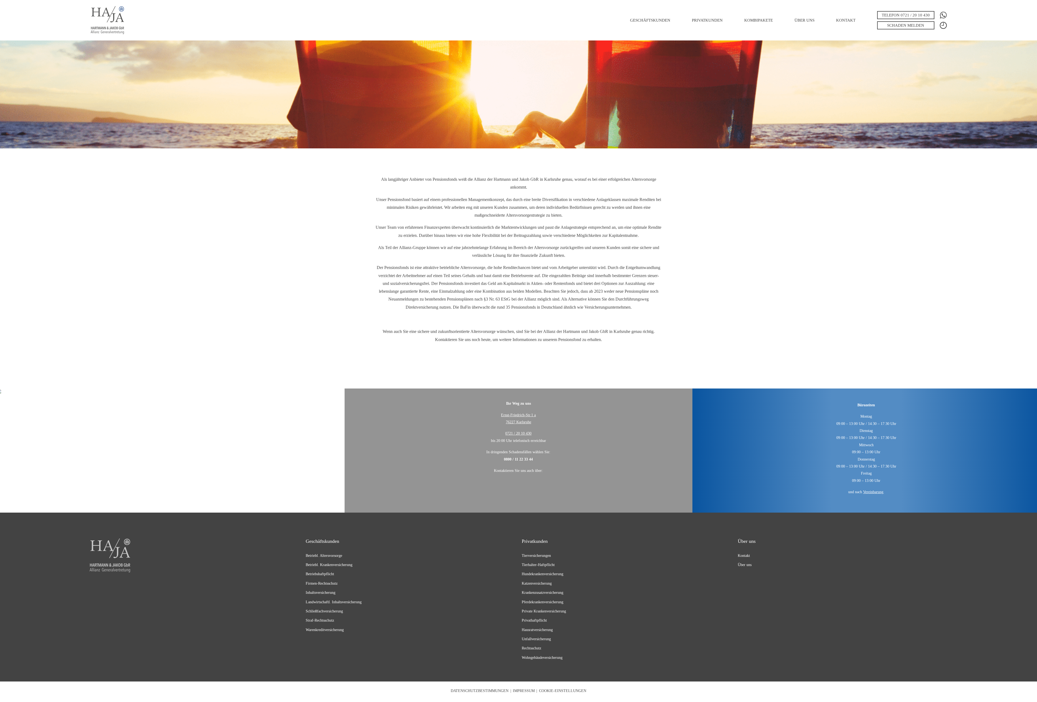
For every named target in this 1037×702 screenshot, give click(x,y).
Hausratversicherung (537, 630)
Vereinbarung (873, 492)
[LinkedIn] (526, 486)
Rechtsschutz (531, 648)
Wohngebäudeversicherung (542, 657)
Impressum (524, 691)
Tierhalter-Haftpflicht (538, 565)
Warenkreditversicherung (325, 630)
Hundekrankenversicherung (542, 574)
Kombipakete (758, 20)
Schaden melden (905, 25)
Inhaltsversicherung (320, 592)
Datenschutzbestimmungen (480, 691)
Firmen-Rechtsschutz (322, 583)
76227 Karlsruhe (518, 422)
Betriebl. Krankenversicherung (329, 565)
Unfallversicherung (536, 639)
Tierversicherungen (536, 555)
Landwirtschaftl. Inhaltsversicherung (334, 602)
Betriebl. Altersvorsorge (324, 555)
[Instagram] (540, 486)
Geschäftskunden (650, 20)
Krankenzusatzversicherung (542, 592)
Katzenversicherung (537, 583)
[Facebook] (497, 486)
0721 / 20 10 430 (518, 433)
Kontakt (846, 20)
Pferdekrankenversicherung (542, 602)
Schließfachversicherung (324, 611)
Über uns (804, 20)
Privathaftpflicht (534, 620)
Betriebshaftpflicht (320, 574)
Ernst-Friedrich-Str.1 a (518, 415)
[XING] (512, 486)
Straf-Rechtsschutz (320, 620)
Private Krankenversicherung (544, 611)
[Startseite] (107, 20)
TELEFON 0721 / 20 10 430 (906, 15)
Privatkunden (707, 20)
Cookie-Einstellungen (562, 691)
